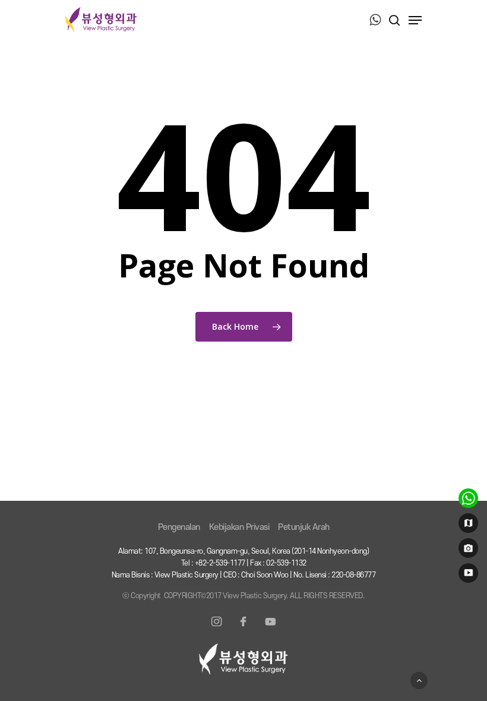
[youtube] (466, 575)
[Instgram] (217, 628)
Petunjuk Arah (304, 527)
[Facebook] (243, 628)
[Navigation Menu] (415, 20)
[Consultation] (466, 500)
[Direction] (466, 525)
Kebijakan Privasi (239, 527)
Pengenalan (179, 527)
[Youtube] (270, 628)
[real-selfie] (466, 550)
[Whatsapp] (375, 20)
